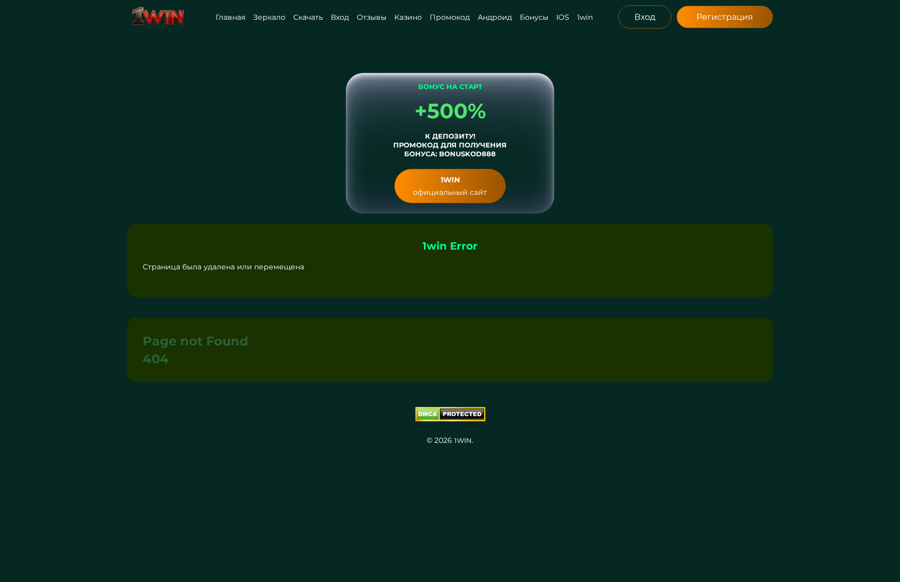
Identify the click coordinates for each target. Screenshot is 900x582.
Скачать (308, 17)
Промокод (450, 17)
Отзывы (371, 17)
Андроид (495, 17)
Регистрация (724, 17)
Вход (340, 17)
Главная (230, 17)
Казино (408, 17)
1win (585, 17)
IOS (562, 17)
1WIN (463, 440)
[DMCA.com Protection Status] (450, 414)
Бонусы (534, 17)
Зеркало (269, 17)
